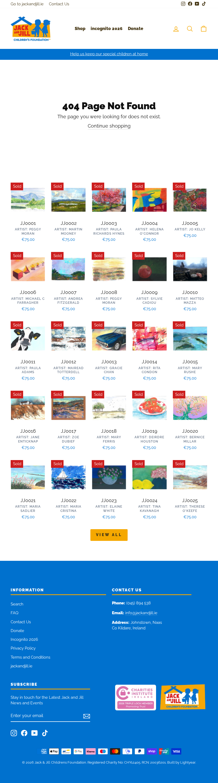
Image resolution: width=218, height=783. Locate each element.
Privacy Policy (23, 648)
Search (17, 604)
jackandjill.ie (21, 666)
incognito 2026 (107, 28)
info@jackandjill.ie (141, 613)
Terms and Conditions (30, 657)
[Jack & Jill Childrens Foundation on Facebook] (24, 733)
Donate (135, 28)
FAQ (14, 613)
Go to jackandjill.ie (27, 4)
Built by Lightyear (181, 762)
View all (109, 535)
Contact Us (59, 4)
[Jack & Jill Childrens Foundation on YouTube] (34, 733)
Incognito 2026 (24, 639)
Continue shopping (109, 126)
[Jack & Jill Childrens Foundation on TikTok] (45, 733)
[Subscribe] (86, 716)
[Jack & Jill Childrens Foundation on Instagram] (14, 733)
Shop (80, 28)
